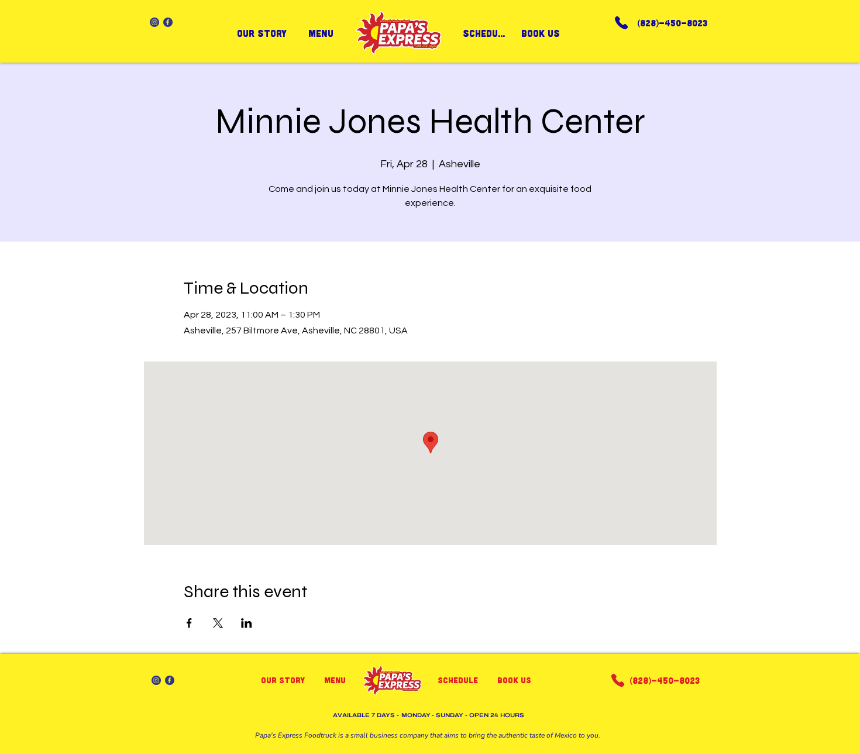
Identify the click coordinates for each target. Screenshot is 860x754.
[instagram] (154, 22)
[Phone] (621, 22)
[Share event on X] (217, 623)
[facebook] (168, 22)
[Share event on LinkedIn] (246, 623)
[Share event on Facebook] (189, 623)
